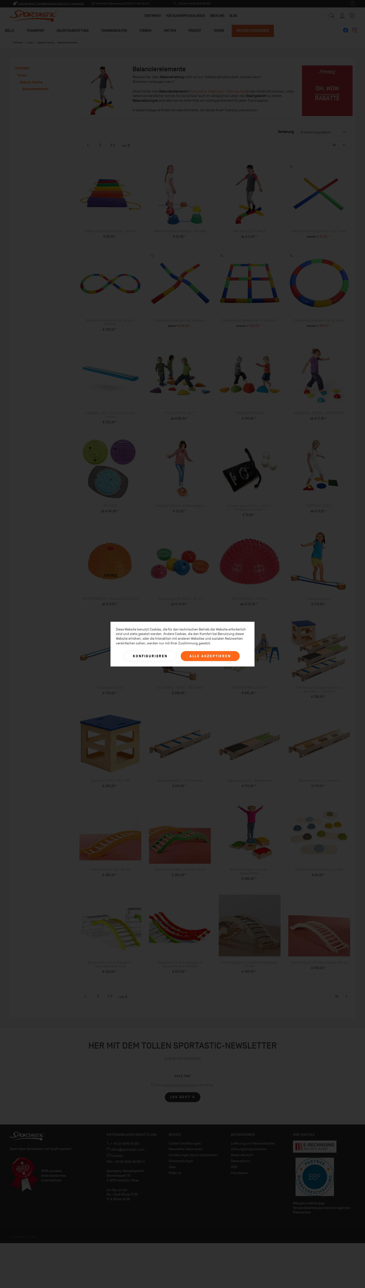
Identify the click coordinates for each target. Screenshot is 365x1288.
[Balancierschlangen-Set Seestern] (180, 284)
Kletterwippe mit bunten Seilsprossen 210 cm (249, 964)
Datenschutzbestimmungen (180, 1085)
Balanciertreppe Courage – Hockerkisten (249, 871)
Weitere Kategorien (253, 30)
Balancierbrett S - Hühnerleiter (180, 780)
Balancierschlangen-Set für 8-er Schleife (110, 322)
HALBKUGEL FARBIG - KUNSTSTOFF (319, 413)
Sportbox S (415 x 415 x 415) (110, 780)
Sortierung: (286, 132)
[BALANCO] (110, 469)
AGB (234, 1167)
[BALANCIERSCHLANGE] (250, 194)
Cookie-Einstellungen (185, 1143)
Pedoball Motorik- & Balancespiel (180, 506)
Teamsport (35, 30)
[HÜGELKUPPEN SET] (250, 376)
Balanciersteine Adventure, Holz (319, 869)
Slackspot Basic (319, 599)
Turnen (145, 30)
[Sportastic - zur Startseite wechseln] (33, 16)
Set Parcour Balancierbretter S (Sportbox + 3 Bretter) (319, 689)
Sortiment (22, 68)
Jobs (172, 1167)
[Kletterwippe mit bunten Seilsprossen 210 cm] (250, 926)
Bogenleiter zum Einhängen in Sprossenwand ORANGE (179, 964)
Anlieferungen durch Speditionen (193, 1155)
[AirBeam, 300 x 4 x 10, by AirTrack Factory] (110, 376)
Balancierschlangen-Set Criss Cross (319, 231)
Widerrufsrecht (242, 1155)
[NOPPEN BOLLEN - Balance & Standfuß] (110, 562)
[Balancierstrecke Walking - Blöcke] (110, 194)
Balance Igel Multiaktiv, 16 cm (180, 599)
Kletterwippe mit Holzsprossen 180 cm (319, 962)
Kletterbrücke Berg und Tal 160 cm (180, 869)
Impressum (239, 1173)
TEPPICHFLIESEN (319, 506)
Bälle (9, 30)
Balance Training (31, 82)
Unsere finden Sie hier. (184, 1085)
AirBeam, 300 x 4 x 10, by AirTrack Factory (110, 415)
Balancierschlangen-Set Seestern (180, 320)
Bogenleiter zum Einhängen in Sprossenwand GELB (110, 964)
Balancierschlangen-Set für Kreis (319, 320)
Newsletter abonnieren (186, 1149)
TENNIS (219, 30)
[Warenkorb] (353, 15)
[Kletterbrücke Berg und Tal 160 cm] (180, 833)
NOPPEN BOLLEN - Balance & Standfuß (110, 599)
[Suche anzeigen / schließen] (331, 14)
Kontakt (116, 1156)
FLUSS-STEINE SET (179, 413)
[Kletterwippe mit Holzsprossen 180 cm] (319, 926)
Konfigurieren (150, 656)
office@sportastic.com (127, 1149)
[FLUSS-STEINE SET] (180, 376)
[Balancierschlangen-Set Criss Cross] (319, 194)
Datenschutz (240, 1161)
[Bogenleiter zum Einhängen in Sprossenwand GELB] (110, 926)
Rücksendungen (181, 1161)
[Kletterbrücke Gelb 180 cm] (110, 833)
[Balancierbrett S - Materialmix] (250, 744)
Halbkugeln (216, 91)
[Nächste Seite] (100, 145)
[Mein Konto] (343, 15)
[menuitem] (350, 3)
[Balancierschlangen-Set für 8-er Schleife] (110, 284)
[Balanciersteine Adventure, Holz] (319, 833)
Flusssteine (197, 91)
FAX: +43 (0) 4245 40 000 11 (126, 1162)
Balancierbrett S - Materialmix (249, 780)
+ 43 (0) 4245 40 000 (124, 1143)
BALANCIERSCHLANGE (249, 231)
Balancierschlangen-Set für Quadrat (249, 320)
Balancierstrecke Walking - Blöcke (110, 231)
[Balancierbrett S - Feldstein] (319, 744)
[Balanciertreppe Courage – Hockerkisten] (250, 833)
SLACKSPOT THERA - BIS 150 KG (180, 687)
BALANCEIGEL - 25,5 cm (249, 599)
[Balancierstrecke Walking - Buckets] (180, 194)
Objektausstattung (73, 30)
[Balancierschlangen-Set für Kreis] (319, 284)
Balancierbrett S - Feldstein (319, 780)
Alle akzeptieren (210, 656)
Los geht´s (182, 1097)
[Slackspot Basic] (319, 562)
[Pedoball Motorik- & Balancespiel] (180, 469)
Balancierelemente (35, 89)
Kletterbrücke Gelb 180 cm (110, 869)
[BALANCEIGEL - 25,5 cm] (250, 562)
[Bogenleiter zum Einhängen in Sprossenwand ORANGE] (180, 926)
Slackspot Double (110, 687)
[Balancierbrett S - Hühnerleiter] (180, 744)
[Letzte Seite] (112, 145)
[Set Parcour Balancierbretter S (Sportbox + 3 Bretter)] (319, 651)
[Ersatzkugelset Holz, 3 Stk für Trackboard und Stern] (250, 469)
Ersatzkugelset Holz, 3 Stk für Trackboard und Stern (249, 507)
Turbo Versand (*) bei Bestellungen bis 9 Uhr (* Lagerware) (50, 3)
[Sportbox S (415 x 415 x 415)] (110, 744)
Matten (170, 30)
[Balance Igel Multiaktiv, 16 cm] (180, 562)
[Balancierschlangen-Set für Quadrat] (250, 284)
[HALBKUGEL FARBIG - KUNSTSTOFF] (319, 376)
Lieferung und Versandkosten (253, 1143)
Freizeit (194, 30)
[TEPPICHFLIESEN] (319, 469)
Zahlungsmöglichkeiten (249, 1149)
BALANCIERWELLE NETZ (249, 687)
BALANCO (110, 506)
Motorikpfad (236, 91)
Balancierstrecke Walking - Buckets (180, 231)
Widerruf (175, 1173)
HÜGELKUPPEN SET (249, 413)
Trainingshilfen (114, 30)
